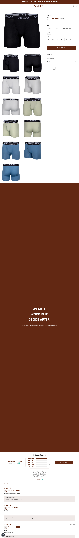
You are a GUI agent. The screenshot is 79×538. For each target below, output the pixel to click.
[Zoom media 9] (33, 128)
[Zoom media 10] (11, 150)
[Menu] (2, 6)
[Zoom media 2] (11, 63)
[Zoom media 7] (33, 107)
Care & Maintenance (50, 58)
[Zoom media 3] (33, 63)
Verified (39, 479)
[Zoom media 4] (11, 85)
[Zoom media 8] (11, 128)
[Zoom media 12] (11, 172)
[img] (7, 488)
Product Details (49, 54)
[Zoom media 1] (22, 30)
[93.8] (36, 474)
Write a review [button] (64, 462)
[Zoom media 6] (11, 107)
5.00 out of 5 (19, 461)
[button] (55, 18)
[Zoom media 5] (33, 85)
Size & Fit (48, 61)
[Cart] (77, 6)
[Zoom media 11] (33, 150)
